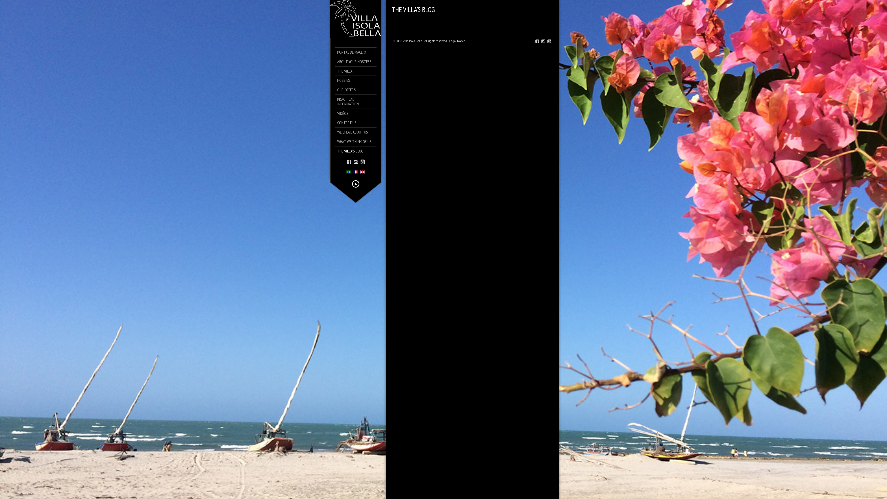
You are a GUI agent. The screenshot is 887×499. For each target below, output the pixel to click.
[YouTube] (363, 161)
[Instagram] (356, 161)
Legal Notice (457, 41)
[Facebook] (349, 161)
